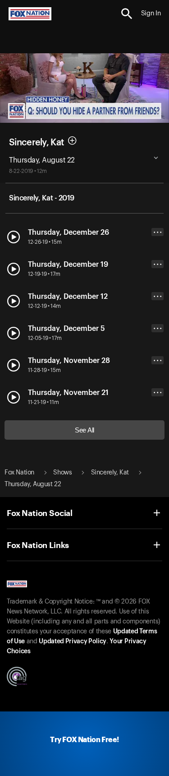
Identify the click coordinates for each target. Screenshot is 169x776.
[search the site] (126, 13)
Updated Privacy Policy (72, 641)
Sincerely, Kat (36, 142)
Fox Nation (19, 472)
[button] (126, 13)
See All (84, 430)
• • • (158, 232)
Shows (62, 472)
